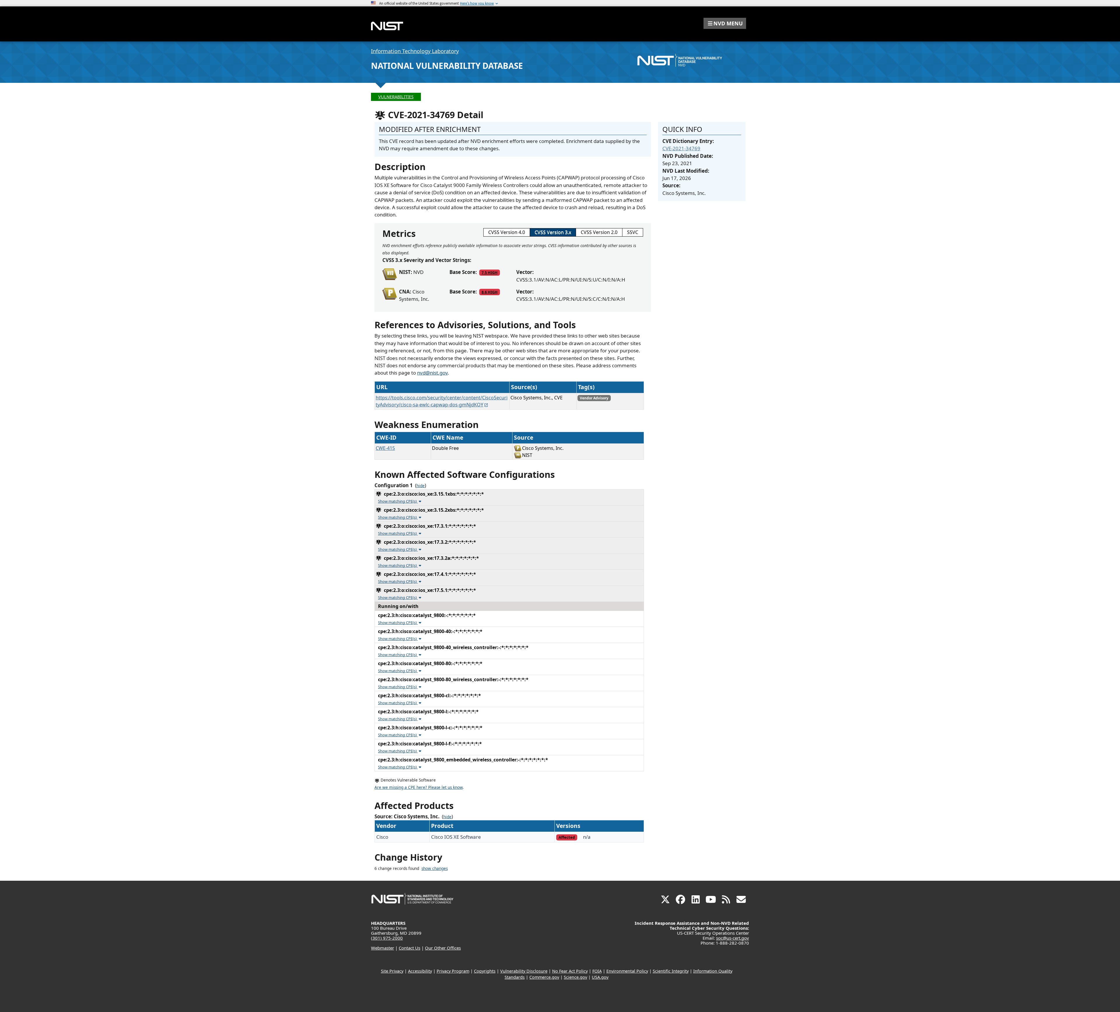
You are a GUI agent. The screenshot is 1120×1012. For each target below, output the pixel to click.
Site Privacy (392, 971)
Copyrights (485, 971)
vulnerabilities (396, 96)
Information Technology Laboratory (415, 51)
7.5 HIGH (490, 272)
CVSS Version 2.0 (599, 232)
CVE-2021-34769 (681, 148)
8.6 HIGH (490, 292)
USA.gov (600, 977)
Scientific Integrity (671, 971)
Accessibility (420, 971)
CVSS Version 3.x (553, 232)
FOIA (597, 971)
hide (420, 485)
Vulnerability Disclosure (523, 971)
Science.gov (575, 977)
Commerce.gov (544, 977)
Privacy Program (453, 971)
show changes (434, 868)
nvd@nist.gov (432, 372)
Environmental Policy (627, 971)
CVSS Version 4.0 (506, 232)
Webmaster (382, 948)
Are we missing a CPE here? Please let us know (418, 787)
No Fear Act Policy (570, 971)
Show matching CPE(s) (398, 501)
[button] (725, 23)
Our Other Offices (443, 948)
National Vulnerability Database (447, 65)
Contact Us (409, 948)
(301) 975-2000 (387, 938)
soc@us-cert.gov (732, 938)
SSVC (632, 232)
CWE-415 (385, 448)
